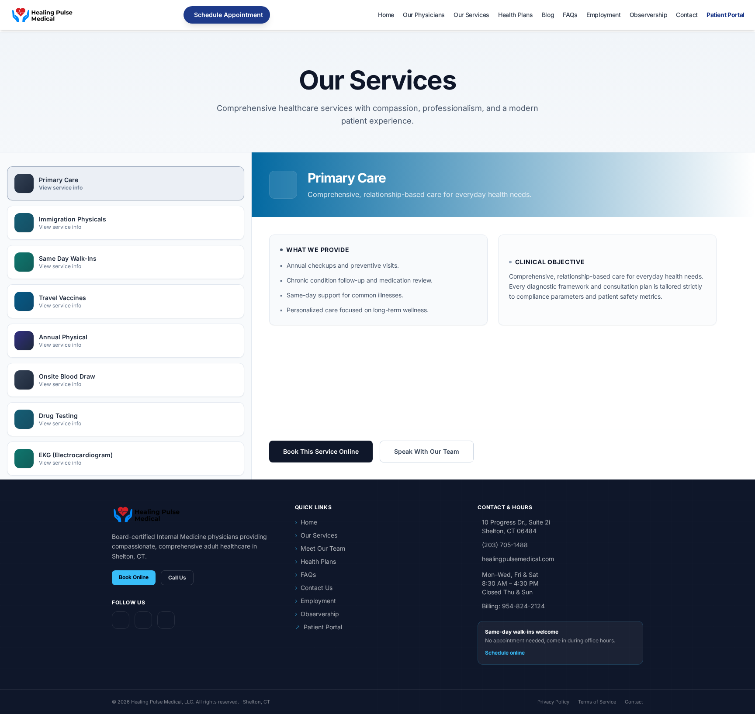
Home (386, 14)
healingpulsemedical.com (518, 558)
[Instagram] (143, 620)
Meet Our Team (320, 548)
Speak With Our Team (426, 451)
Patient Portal (726, 14)
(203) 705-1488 (505, 544)
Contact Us (313, 587)
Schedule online (505, 652)
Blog (548, 14)
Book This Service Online (321, 451)
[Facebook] (120, 620)
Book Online (134, 577)
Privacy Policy (553, 702)
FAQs (570, 14)
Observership (649, 14)
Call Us (177, 577)
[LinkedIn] (166, 620)
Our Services (471, 14)
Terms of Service (597, 702)
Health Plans (515, 14)
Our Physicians (424, 14)
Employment (603, 14)
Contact (687, 14)
